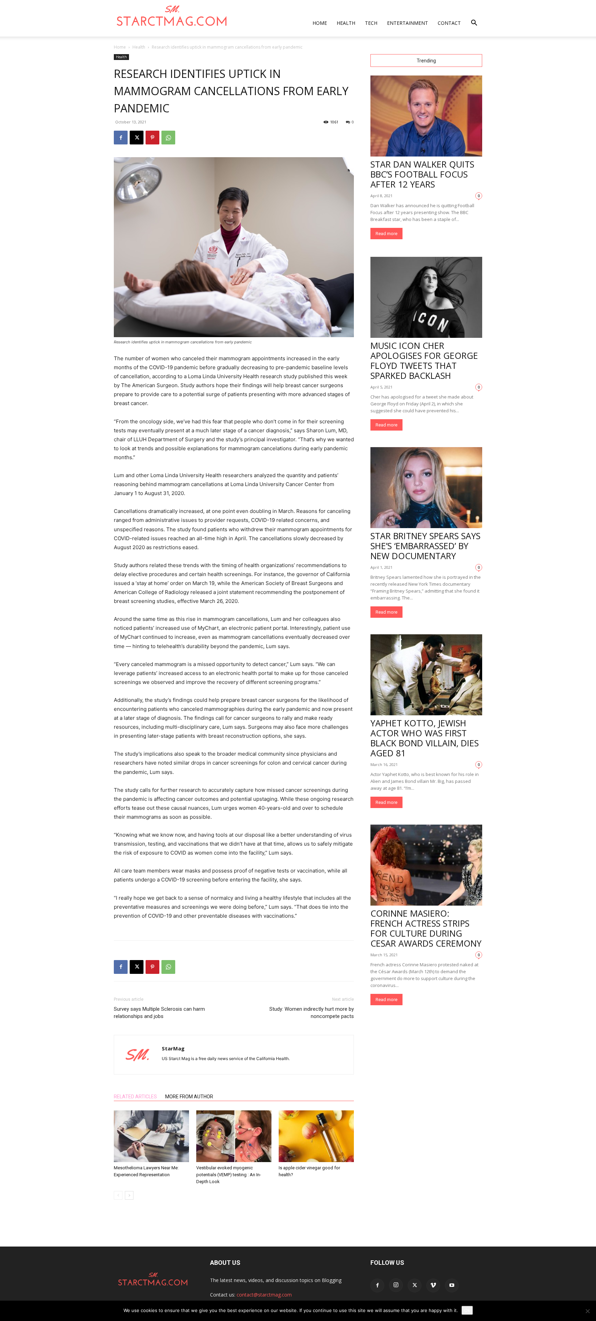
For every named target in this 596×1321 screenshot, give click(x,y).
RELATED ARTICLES (135, 1096)
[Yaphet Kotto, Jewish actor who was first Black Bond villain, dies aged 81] (426, 674)
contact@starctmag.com (264, 1294)
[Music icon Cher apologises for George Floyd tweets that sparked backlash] (426, 297)
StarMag (173, 1048)
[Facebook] (121, 137)
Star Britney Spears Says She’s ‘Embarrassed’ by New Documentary (425, 546)
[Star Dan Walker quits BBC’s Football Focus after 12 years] (426, 116)
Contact (449, 23)
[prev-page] (118, 1195)
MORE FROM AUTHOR (189, 1096)
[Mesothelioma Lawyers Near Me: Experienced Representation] (151, 1136)
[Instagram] (396, 1285)
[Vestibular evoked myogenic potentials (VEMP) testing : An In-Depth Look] (233, 1136)
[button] (474, 23)
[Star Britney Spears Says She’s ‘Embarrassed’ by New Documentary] (426, 487)
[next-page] (129, 1195)
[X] (136, 137)
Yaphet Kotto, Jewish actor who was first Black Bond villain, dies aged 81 (424, 738)
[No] (587, 1311)
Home (319, 23)
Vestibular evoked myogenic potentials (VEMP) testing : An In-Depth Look (228, 1174)
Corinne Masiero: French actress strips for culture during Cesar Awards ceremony (425, 928)
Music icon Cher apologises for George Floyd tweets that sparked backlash (424, 360)
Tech (371, 23)
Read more (386, 233)
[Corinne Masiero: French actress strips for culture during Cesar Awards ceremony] (426, 865)
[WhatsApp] (168, 137)
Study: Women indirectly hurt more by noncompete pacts (311, 1012)
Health (346, 23)
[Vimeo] (433, 1285)
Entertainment (407, 23)
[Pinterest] (152, 137)
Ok (467, 1310)
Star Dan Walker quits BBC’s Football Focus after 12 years (422, 174)
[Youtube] (452, 1285)
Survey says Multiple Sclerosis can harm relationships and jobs (159, 1012)
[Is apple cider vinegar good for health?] (316, 1136)
